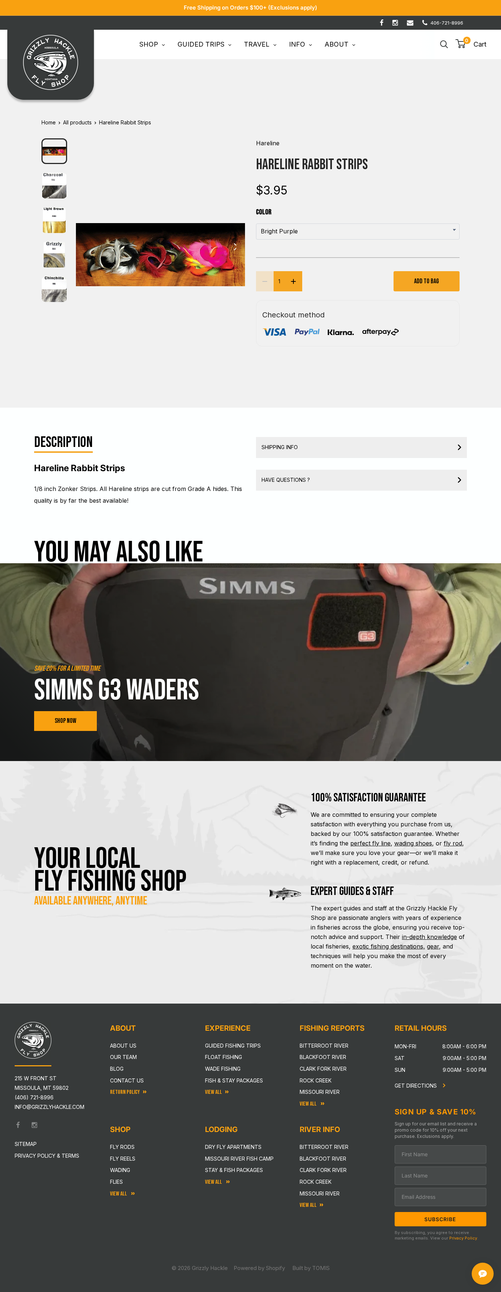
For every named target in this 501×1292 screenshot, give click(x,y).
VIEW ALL (214, 1182)
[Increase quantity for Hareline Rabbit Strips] (293, 281)
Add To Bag (426, 281)
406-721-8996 (447, 23)
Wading (120, 1170)
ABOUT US (123, 1045)
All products (77, 122)
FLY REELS (122, 1158)
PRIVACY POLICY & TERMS (47, 1156)
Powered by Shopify (259, 1267)
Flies (116, 1182)
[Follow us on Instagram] (395, 22)
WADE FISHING (223, 1069)
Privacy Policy (463, 1238)
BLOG (117, 1069)
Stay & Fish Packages (234, 1170)
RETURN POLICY (125, 1092)
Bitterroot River (324, 1045)
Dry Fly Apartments (233, 1147)
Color (263, 212)
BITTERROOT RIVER (324, 1147)
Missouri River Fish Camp (239, 1158)
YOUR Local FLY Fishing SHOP (110, 870)
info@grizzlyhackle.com (49, 1107)
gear (433, 946)
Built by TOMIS (311, 1267)
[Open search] (444, 44)
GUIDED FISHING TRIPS (233, 1045)
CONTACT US (127, 1080)
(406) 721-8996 (34, 1097)
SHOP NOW (65, 721)
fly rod (453, 843)
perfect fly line (370, 843)
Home (48, 122)
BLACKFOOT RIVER (323, 1158)
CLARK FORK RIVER (323, 1170)
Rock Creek (316, 1080)
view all (213, 1092)
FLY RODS (122, 1147)
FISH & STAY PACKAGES (234, 1080)
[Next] (235, 249)
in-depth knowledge (429, 936)
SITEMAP (26, 1144)
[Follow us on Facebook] (382, 22)
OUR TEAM (123, 1057)
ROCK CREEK (316, 1182)
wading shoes (413, 843)
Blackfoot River (323, 1057)
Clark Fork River (323, 1069)
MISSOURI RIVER (320, 1193)
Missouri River (320, 1092)
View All (119, 1193)
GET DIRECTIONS (416, 1085)
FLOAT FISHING (223, 1057)
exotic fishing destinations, (388, 946)
